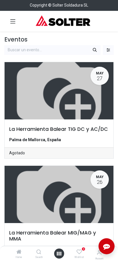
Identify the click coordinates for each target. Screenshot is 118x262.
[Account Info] (99, 252)
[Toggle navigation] (13, 21)
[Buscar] (95, 50)
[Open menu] (59, 253)
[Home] (18, 252)
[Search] (39, 252)
